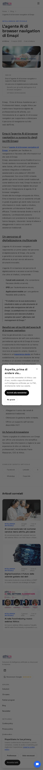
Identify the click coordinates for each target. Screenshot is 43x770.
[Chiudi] (37, 369)
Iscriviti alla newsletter (17, 393)
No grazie (11, 400)
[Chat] (37, 764)
